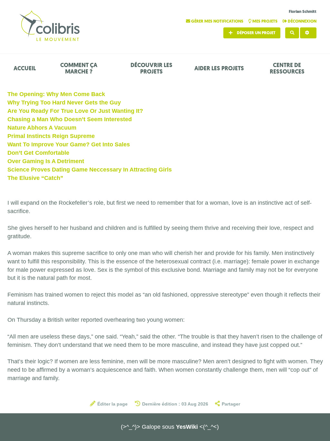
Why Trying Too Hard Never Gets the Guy (64, 102)
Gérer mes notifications (217, 21)
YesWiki (187, 427)
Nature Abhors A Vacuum (41, 127)
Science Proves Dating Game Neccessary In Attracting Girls (89, 169)
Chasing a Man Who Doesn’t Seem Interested (69, 119)
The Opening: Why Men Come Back (56, 94)
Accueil (25, 68)
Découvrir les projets (151, 68)
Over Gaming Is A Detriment (45, 161)
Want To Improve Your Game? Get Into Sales (68, 144)
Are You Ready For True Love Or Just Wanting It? (75, 111)
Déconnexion (301, 21)
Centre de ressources (287, 68)
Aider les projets (219, 68)
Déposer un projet (256, 32)
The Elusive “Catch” (35, 178)
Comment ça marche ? (78, 68)
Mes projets (264, 21)
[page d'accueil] (51, 27)
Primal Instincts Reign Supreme (51, 136)
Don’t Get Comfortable (38, 153)
